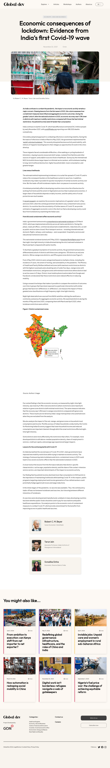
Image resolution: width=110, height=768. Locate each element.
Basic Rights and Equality (36, 732)
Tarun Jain (49, 541)
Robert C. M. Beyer (53, 521)
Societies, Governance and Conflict (39, 727)
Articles (56, 4)
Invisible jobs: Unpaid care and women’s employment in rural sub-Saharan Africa (90, 639)
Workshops (67, 4)
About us (89, 4)
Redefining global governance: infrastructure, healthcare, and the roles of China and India (53, 642)
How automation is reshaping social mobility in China (17, 686)
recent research (30, 201)
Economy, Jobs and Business (55, 17)
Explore (44, 4)
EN (98, 4)
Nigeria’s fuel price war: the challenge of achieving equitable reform (90, 687)
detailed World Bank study (70, 240)
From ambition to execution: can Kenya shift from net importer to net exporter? (19, 641)
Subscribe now (93, 725)
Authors (78, 4)
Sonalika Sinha (52, 561)
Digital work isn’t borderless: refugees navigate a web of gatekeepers (54, 687)
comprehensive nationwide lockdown (60, 221)
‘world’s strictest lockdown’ (33, 142)
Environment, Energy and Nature (38, 730)
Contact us (59, 717)
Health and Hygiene (34, 721)
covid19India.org (51, 129)
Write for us (93, 718)
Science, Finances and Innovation (38, 725)
